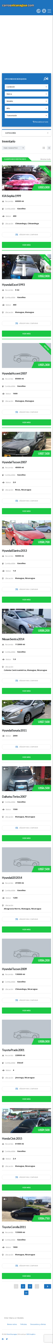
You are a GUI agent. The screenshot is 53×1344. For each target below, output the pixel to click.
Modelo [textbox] (10, 101)
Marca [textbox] (9, 94)
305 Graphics (31, 1334)
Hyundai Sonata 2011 (14, 730)
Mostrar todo (46, 159)
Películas (23, 1324)
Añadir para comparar (28, 235)
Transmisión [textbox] (12, 115)
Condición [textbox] (11, 87)
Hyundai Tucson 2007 (14, 462)
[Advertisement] (26, 43)
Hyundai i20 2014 (12, 877)
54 (26, 1293)
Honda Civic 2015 (12, 1138)
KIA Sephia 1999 (11, 195)
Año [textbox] (8, 108)
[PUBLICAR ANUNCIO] (38, 11)
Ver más (26, 245)
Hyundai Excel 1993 (13, 284)
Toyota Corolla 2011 (14, 1227)
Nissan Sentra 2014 (13, 639)
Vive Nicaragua (12, 1334)
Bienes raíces (12, 1324)
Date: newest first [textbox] (10, 148)
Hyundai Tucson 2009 (14, 969)
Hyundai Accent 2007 (14, 373)
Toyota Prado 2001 (13, 1050)
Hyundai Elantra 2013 (14, 550)
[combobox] (26, 86)
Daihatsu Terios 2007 (14, 796)
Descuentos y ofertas (38, 1324)
